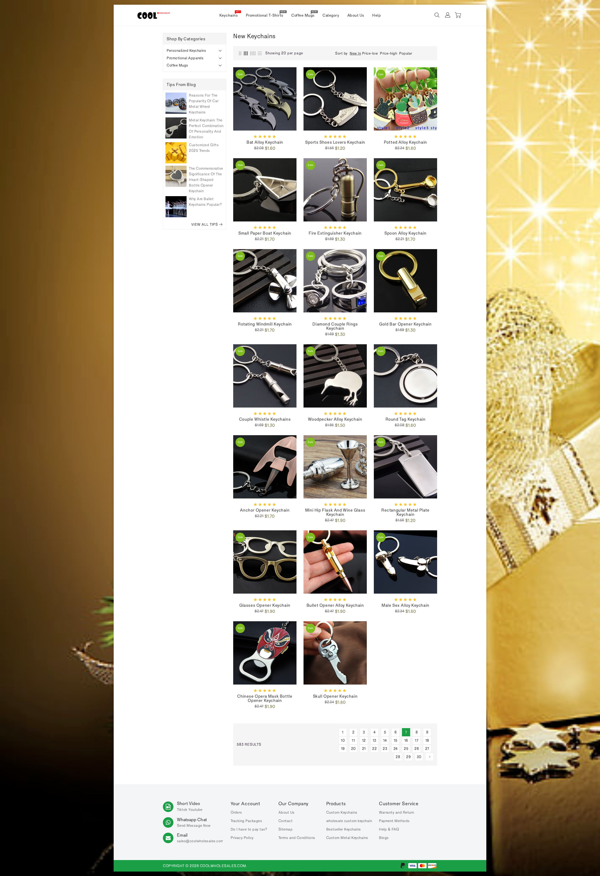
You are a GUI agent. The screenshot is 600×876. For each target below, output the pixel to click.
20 (353, 749)
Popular (405, 53)
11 (353, 740)
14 (385, 740)
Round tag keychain (406, 419)
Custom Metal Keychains (347, 838)
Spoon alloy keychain (405, 233)
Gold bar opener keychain (405, 324)
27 (427, 749)
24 (396, 749)
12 (364, 740)
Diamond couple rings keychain (335, 326)
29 (408, 757)
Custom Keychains (341, 812)
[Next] (429, 757)
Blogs (384, 838)
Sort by (341, 53)
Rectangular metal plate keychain (405, 512)
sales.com (200, 841)
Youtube (195, 810)
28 (398, 757)
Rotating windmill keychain (265, 324)
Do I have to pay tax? (249, 829)
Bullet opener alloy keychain (335, 605)
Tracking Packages (246, 821)
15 (396, 740)
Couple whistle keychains (265, 419)
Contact (285, 821)
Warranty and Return (396, 812)
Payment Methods (394, 821)
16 (406, 740)
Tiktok (182, 810)
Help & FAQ (389, 829)
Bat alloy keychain (265, 142)
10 (343, 740)
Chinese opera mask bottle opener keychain (264, 698)
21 (364, 749)
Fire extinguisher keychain (335, 233)
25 (406, 749)
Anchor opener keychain (264, 510)
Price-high (388, 53)
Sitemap (285, 829)
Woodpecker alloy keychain (335, 419)
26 (416, 749)
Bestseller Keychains (343, 829)
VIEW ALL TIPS (204, 224)
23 (385, 749)
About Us (286, 812)
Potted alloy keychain (405, 142)
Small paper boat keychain (264, 233)
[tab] (194, 50)
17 (416, 740)
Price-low (370, 53)
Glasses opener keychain (264, 605)
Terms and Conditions (296, 838)
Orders (236, 812)
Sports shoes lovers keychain (335, 142)
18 (427, 740)
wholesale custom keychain (349, 821)
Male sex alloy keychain (405, 605)
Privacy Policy (242, 838)
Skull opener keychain (335, 696)
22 (374, 749)
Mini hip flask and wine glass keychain (335, 512)
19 (343, 749)
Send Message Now (194, 825)
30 (419, 757)
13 (374, 740)
